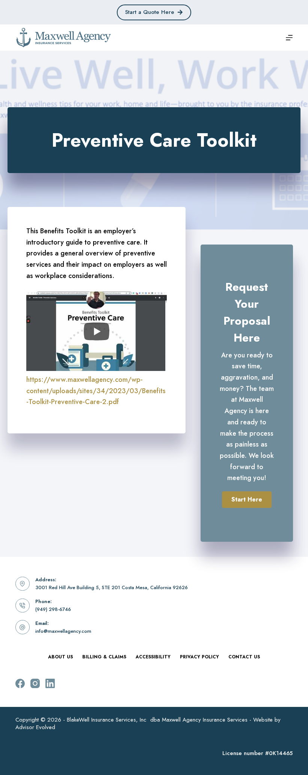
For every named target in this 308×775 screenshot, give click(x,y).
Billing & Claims (104, 657)
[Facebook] (20, 683)
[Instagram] (35, 683)
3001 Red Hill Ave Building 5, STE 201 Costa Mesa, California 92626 (111, 587)
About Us (60, 657)
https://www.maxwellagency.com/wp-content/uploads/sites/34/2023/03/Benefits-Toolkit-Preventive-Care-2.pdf (96, 391)
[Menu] (289, 37)
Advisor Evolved (35, 727)
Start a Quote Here (149, 12)
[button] (247, 499)
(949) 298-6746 (53, 609)
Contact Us (244, 657)
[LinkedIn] (50, 683)
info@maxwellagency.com (63, 631)
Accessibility (153, 657)
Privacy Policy (199, 657)
